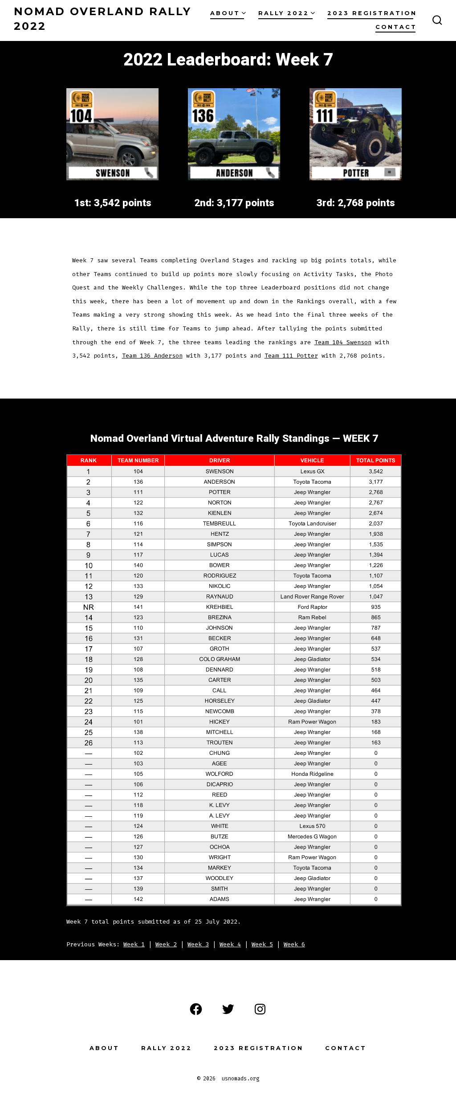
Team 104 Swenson (342, 342)
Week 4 (230, 944)
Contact (396, 27)
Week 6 (294, 944)
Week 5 (262, 944)
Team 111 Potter (291, 355)
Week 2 (166, 944)
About (225, 13)
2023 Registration (372, 13)
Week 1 (134, 944)
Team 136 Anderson (152, 355)
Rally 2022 (283, 13)
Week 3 (198, 944)
